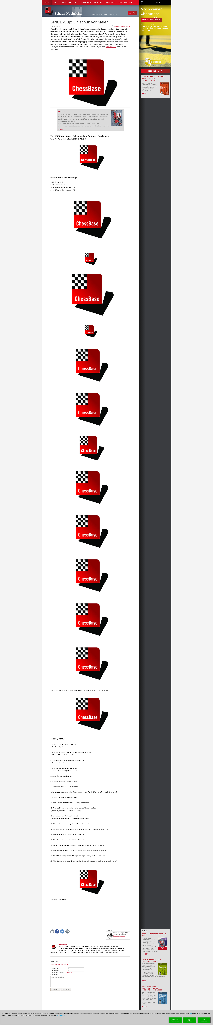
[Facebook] (57, 931)
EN (111, 14)
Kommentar (54, 974)
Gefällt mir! (117, 26)
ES (113, 14)
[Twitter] (62, 931)
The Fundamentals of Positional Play (151, 960)
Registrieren (69, 972)
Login (158, 2)
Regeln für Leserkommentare (59, 964)
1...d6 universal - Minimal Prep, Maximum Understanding (153, 79)
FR (116, 14)
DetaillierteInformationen (175, 1020)
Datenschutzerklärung (62, 1015)
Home (56, 2)
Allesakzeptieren (204, 1020)
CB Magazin (86, 2)
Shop (47, 2)
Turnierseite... (111, 47)
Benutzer (55, 968)
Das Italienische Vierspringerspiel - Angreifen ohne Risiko (152, 988)
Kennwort (55, 970)
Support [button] (109, 2)
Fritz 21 (61, 111)
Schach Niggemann (119, 936)
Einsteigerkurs (125, 2)
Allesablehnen (189, 1020)
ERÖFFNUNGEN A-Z (69, 2)
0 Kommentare (125, 26)
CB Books (98, 2)
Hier (191, 1013)
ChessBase (62, 945)
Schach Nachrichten (69, 13)
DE (109, 14)
